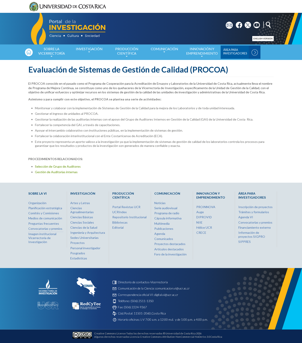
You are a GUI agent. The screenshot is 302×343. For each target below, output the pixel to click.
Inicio (29, 52)
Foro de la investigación (170, 254)
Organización (37, 203)
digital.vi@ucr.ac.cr (166, 295)
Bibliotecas (120, 222)
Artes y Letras (80, 203)
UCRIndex (119, 212)
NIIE (199, 222)
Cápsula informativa (168, 218)
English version (263, 38)
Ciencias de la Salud (83, 227)
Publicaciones (163, 228)
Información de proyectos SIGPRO (251, 234)
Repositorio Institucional (129, 217)
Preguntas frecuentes (43, 223)
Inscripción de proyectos (255, 207)
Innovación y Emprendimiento (202, 51)
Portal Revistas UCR (126, 207)
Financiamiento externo (254, 227)
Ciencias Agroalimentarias (82, 210)
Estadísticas (78, 258)
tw (246, 23)
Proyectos (77, 243)
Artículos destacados (169, 249)
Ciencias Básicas (81, 217)
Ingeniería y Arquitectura (87, 232)
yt (254, 23)
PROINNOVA (205, 207)
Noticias (160, 203)
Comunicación (164, 49)
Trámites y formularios (253, 212)
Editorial (118, 227)
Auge (200, 212)
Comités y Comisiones (43, 213)
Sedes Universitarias (84, 238)
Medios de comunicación (45, 218)
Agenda (159, 234)
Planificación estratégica (45, 208)
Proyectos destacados (169, 244)
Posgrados (77, 253)
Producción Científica (126, 51)
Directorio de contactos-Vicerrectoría (143, 282)
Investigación (89, 49)
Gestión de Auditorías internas (56, 172)
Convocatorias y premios (45, 228)
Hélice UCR (204, 227)
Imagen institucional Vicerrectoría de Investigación (42, 238)
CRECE (201, 232)
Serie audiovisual (165, 208)
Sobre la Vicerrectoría (51, 51)
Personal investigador (85, 248)
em (228, 23)
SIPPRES (244, 241)
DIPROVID (204, 217)
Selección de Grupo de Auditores (58, 166)
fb (237, 23)
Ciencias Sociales (82, 222)
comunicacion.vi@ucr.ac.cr (172, 288)
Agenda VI (245, 217)
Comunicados (163, 239)
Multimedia (162, 223)
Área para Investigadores (235, 51)
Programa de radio (166, 213)
